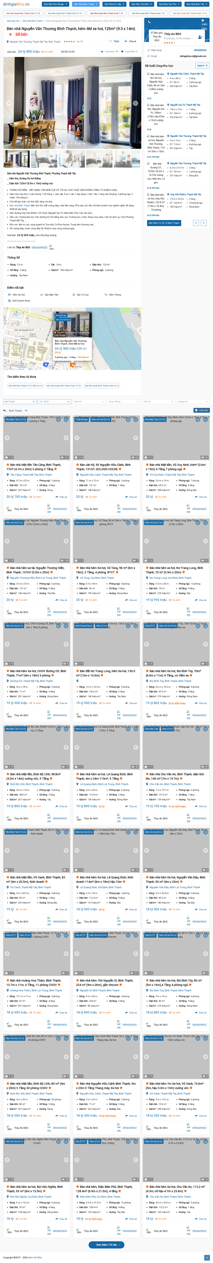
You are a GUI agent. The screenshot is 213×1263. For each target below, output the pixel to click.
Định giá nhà (13, 21)
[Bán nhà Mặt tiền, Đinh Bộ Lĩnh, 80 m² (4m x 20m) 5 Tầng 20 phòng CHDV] (36, 1056)
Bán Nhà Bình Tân (196, 4)
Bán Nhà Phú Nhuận (54, 4)
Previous (76, 438)
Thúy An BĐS (172, 34)
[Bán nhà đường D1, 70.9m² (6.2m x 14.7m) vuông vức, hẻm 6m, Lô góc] (156, 173)
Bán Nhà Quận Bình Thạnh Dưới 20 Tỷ (65, 13)
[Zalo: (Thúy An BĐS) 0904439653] (51, 247)
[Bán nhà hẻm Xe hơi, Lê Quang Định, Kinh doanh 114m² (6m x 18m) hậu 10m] (106, 850)
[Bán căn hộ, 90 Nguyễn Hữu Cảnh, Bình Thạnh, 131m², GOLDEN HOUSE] (106, 438)
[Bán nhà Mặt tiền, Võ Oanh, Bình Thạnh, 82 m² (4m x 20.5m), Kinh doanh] (36, 850)
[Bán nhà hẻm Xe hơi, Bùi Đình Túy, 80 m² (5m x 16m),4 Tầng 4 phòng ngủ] (176, 953)
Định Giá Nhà (34, 1257)
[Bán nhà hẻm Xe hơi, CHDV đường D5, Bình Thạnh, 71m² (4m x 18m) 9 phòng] (36, 644)
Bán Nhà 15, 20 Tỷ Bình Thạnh (164, 223)
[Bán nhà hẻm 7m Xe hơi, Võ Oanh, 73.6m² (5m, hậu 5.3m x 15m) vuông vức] (176, 1056)
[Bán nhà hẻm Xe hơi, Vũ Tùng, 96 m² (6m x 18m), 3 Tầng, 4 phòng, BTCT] (106, 541)
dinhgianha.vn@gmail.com (193, 56)
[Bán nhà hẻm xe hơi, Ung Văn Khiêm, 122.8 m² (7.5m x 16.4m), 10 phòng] (156, 202)
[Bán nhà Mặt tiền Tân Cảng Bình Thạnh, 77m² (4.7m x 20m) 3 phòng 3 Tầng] (36, 438)
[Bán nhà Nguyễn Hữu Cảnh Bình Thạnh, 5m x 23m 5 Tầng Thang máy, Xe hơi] (106, 1056)
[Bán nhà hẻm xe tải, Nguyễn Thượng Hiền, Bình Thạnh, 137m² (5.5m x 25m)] (36, 541)
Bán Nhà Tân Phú (168, 4)
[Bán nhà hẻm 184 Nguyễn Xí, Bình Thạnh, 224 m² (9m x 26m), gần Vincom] (106, 953)
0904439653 (39, 247)
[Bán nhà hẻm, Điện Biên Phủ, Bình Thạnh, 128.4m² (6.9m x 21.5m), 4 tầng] (106, 1160)
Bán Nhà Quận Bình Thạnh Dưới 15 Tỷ (23, 13)
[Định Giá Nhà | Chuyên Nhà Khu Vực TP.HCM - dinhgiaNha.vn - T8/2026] (16, 4)
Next (137, 103)
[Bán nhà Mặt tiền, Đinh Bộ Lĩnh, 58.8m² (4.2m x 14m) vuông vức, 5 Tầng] (36, 747)
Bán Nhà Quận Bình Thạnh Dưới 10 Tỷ (190, 13)
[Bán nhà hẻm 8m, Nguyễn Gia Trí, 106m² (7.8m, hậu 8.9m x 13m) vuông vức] (156, 115)
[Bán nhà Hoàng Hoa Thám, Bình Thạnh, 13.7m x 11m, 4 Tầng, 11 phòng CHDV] (36, 953)
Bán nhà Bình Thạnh (33, 21)
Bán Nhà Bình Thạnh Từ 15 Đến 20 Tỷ (25, 385)
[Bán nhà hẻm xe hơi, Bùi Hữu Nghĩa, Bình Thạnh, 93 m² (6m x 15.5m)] (36, 1160)
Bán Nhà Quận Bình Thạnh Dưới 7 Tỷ (106, 13)
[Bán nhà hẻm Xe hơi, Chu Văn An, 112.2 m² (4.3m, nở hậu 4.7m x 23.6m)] (176, 1160)
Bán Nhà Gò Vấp (113, 4)
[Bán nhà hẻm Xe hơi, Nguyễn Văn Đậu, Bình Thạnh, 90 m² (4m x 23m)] (176, 850)
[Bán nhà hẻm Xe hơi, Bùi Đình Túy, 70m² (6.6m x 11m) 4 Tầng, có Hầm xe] (176, 644)
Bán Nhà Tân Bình (141, 4)
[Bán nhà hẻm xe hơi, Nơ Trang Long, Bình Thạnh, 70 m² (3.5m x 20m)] (176, 541)
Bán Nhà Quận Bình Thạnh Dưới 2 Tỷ (148, 13)
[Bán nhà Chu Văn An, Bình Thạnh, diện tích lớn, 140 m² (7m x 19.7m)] (176, 747)
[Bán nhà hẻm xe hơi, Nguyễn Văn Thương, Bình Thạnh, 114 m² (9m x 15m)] (156, 144)
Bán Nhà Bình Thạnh (84, 4)
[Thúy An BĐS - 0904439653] (9, 509)
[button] (73, 365)
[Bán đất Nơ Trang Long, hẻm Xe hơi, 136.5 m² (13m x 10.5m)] (106, 644)
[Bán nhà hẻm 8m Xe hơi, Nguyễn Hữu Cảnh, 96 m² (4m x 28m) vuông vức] (156, 83)
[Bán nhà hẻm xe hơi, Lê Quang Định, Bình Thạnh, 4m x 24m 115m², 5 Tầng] (106, 747)
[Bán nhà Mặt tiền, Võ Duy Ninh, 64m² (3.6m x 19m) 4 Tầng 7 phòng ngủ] (176, 438)
